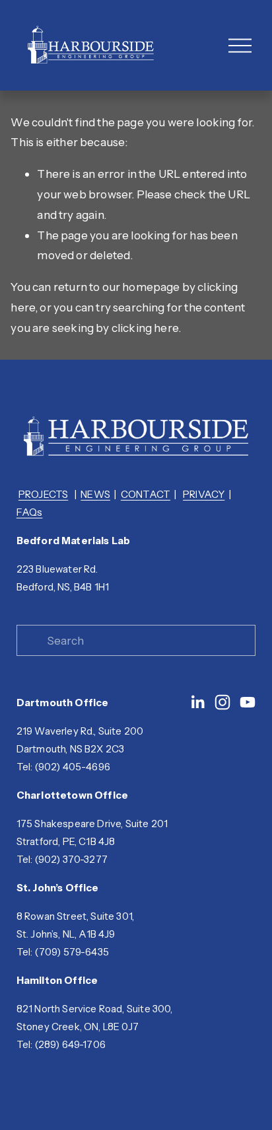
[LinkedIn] (197, 702)
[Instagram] (222, 702)
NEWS (95, 495)
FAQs (30, 512)
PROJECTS (43, 495)
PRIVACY (203, 495)
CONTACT (145, 495)
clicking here (145, 328)
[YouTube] (247, 702)
